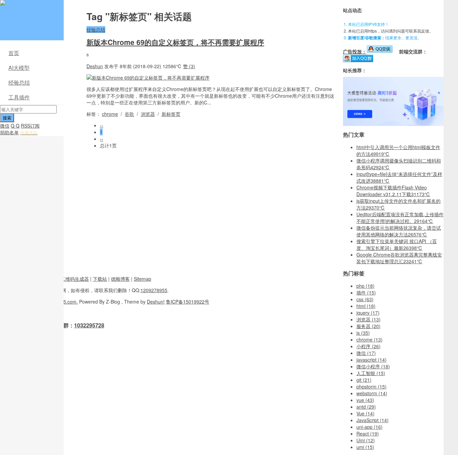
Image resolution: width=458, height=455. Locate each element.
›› (101, 138)
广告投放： (354, 51)
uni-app (369, 426)
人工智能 (370, 373)
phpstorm (371, 386)
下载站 (100, 278)
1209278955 (153, 290)
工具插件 (19, 97)
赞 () (189, 66)
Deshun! (156, 301)
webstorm (371, 393)
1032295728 (89, 325)
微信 (4, 125)
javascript (371, 359)
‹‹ (101, 125)
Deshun (95, 66)
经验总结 (19, 82)
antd (366, 406)
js (363, 332)
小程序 (368, 346)
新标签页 (171, 113)
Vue (365, 413)
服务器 (368, 326)
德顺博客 (120, 278)
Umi (365, 440)
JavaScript (372, 420)
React (367, 433)
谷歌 (129, 113)
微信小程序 (373, 366)
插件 (366, 292)
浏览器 (148, 113)
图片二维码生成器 (70, 278)
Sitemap (142, 278)
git (363, 379)
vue (365, 400)
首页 (13, 53)
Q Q (15, 125)
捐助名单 (9, 132)
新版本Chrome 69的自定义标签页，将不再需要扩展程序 (175, 42)
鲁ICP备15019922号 (187, 301)
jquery (368, 312)
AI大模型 (19, 68)
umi (365, 447)
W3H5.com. (65, 301)
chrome (110, 113)
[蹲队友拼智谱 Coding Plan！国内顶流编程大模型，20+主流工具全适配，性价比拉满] (393, 124)
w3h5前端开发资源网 (30, 6)
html (366, 306)
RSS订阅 (30, 125)
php (365, 285)
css (365, 299)
